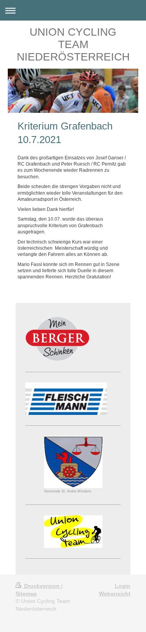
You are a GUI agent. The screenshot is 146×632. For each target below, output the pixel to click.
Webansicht (114, 594)
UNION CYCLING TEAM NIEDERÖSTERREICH (73, 44)
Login (122, 586)
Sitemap (26, 594)
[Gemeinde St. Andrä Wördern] (73, 462)
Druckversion (42, 586)
